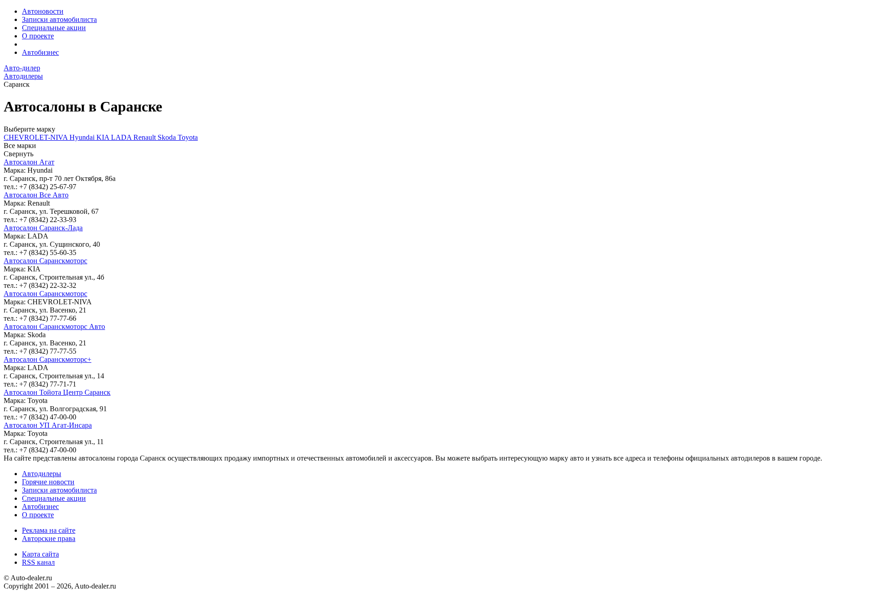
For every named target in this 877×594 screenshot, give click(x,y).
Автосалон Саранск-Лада (43, 228)
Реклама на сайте (48, 530)
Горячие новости (48, 482)
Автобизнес (40, 52)
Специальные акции (54, 28)
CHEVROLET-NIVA (36, 137)
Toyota (188, 137)
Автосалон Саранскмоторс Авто (54, 326)
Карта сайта (40, 554)
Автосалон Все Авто (36, 195)
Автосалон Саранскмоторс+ (47, 359)
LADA (122, 137)
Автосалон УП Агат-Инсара (48, 425)
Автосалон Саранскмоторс (45, 261)
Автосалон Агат (29, 162)
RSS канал (38, 562)
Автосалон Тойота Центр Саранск (57, 392)
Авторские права (48, 538)
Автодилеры (41, 473)
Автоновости (42, 11)
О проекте (38, 36)
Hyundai (82, 137)
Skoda (168, 137)
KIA (103, 137)
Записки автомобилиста (59, 19)
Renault (145, 137)
